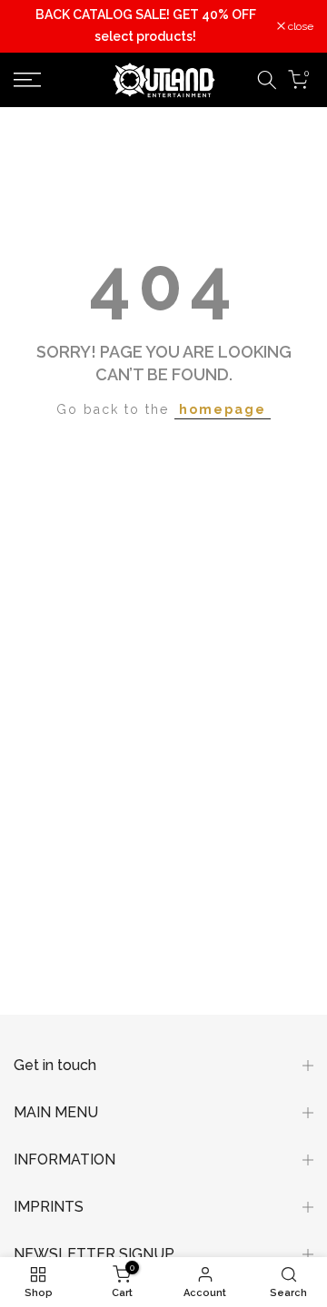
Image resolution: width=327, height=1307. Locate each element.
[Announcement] (145, 26)
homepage (222, 409)
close (299, 26)
